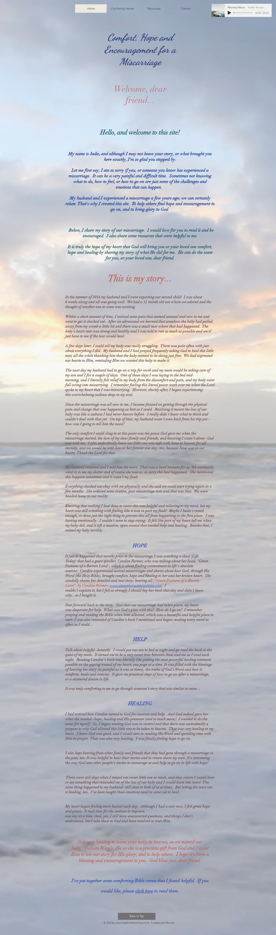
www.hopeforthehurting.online (132, 923)
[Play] (229, 13)
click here (144, 891)
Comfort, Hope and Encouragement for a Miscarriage (140, 49)
